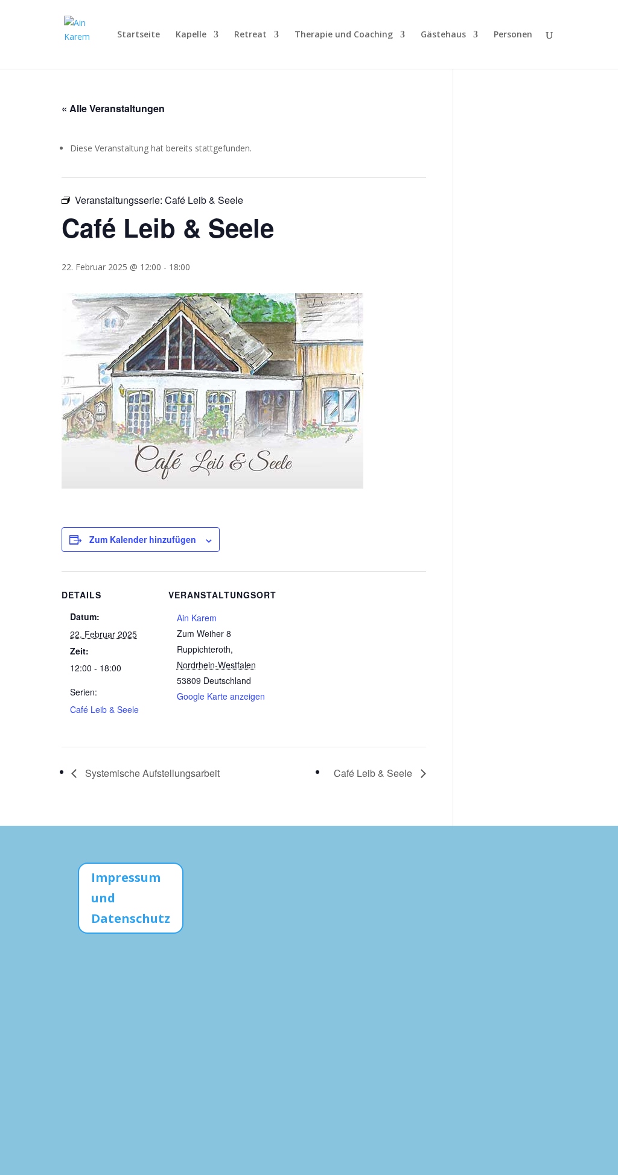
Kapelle (191, 35)
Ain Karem (197, 618)
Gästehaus (443, 35)
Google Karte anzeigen (221, 696)
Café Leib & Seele (104, 709)
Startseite (138, 35)
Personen (513, 35)
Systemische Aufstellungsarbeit (151, 773)
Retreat (250, 35)
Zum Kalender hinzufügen (142, 539)
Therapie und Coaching (344, 35)
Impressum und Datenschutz (130, 897)
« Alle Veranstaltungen (113, 108)
